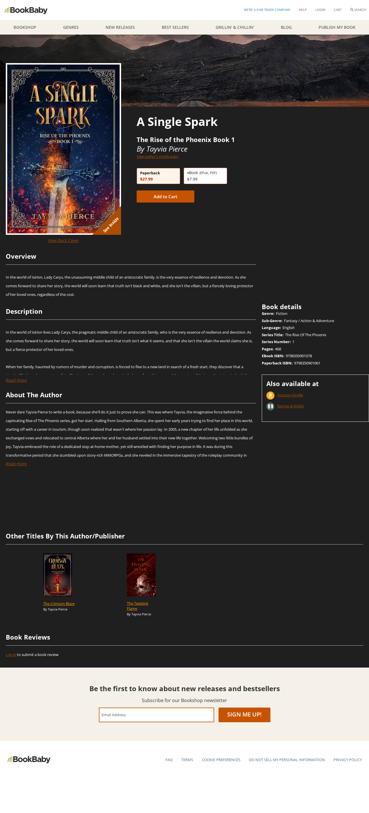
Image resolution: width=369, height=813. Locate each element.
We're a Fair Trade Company (267, 9)
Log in (11, 654)
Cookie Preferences (221, 759)
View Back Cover (63, 240)
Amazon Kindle (290, 395)
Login (320, 9)
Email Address (114, 714)
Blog (286, 27)
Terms (187, 759)
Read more (16, 380)
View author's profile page (157, 156)
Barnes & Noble (290, 406)
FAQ (169, 759)
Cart (338, 9)
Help (303, 9)
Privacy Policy (348, 759)
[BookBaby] (31, 10)
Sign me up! (244, 714)
